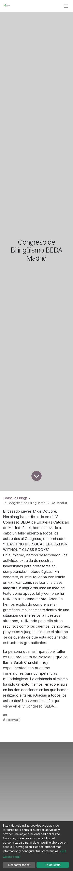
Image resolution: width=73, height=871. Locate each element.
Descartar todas (19, 865)
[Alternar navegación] (66, 6)
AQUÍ (63, 851)
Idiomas (13, 719)
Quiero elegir (11, 856)
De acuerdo (53, 865)
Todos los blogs (15, 498)
